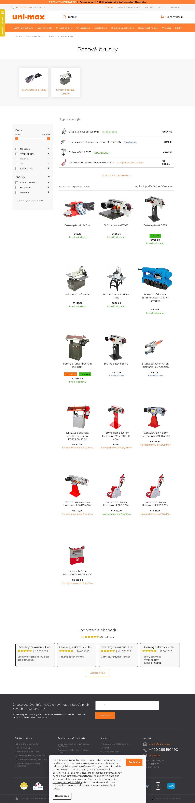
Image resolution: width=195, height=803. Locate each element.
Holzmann (34, 187)
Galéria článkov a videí (129, 7)
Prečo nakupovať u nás (27, 751)
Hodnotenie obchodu (97, 630)
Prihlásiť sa (105, 715)
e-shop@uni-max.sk (160, 744)
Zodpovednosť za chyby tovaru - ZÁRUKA (74, 745)
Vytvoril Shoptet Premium (167, 798)
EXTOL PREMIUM (34, 182)
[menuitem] (23, 28)
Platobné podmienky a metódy (31, 759)
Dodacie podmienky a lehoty (30, 755)
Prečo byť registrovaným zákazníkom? (28, 764)
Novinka (34, 158)
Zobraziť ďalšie (97, 672)
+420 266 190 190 (22, 7)
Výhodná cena (34, 154)
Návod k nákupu (23, 747)
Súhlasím (134, 762)
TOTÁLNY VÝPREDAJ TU (62, 2)
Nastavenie (62, 796)
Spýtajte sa (155, 755)
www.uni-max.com (109, 751)
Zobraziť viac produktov (115, 175)
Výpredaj (109, 7)
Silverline (34, 192)
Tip (34, 163)
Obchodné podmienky (27, 744)
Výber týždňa (34, 168)
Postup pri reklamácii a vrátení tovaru (73, 751)
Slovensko (105, 747)
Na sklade (34, 149)
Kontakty (149, 7)
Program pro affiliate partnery (115, 744)
